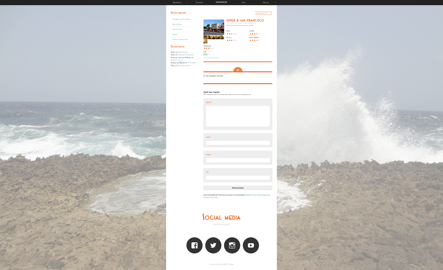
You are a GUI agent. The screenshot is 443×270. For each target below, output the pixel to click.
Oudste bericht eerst (261, 13)
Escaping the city (177, 60)
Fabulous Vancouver (180, 39)
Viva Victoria (177, 29)
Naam (208, 137)
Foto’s (244, 2)
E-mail (209, 154)
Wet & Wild (177, 24)
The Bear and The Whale (181, 19)
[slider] (231, 34)
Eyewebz (230, 264)
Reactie (209, 102)
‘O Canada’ (192, 63)
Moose (175, 34)
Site (207, 172)
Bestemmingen (177, 2)
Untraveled (221, 2)
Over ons (266, 2)
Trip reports (199, 2)
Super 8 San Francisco (245, 20)
